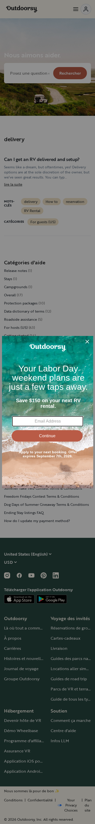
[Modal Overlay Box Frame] (47, 412)
